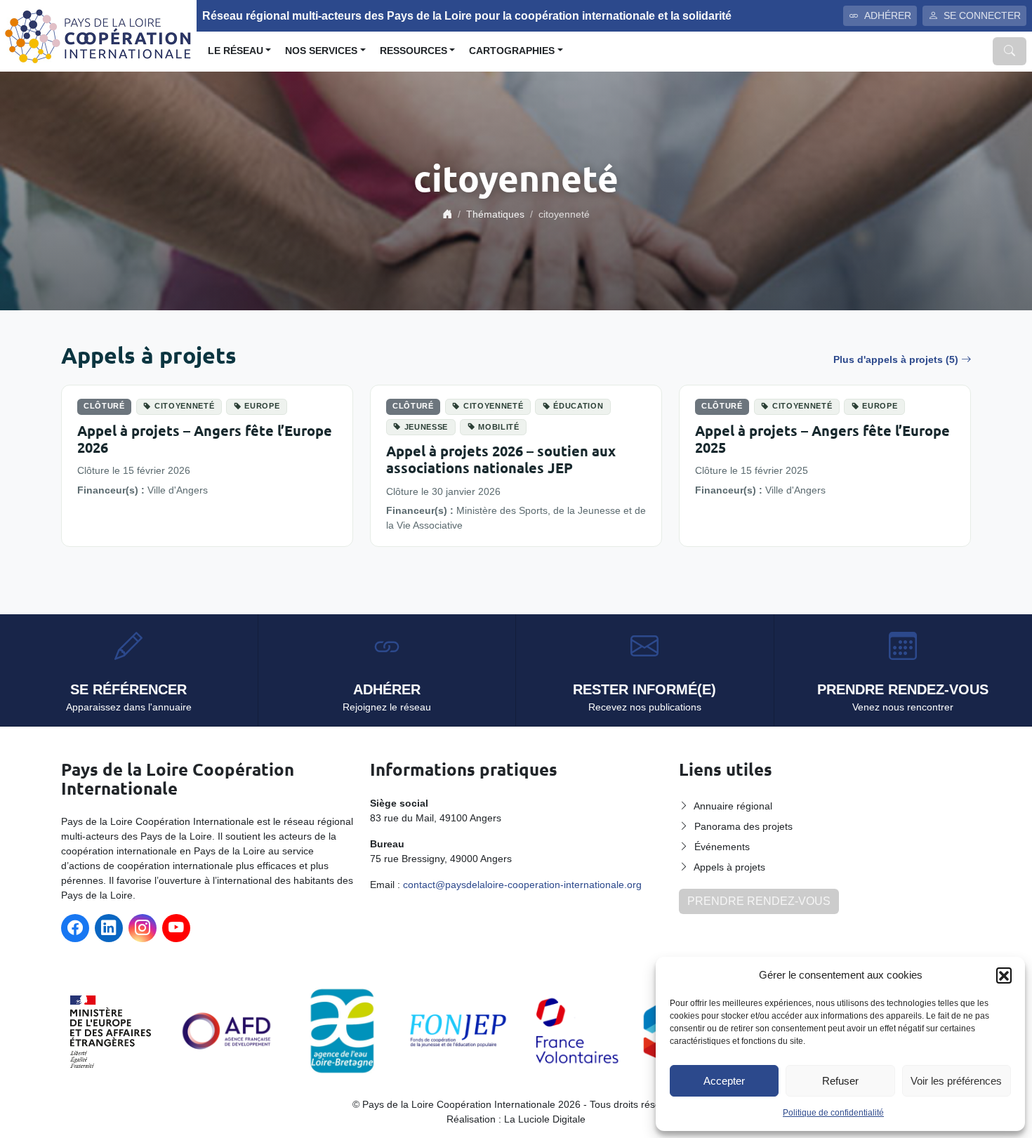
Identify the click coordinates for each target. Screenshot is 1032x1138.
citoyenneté (184, 406)
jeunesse (426, 427)
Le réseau (235, 51)
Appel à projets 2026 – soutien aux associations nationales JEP (501, 459)
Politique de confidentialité (833, 1113)
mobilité (498, 427)
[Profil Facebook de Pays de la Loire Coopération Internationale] (75, 928)
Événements (722, 846)
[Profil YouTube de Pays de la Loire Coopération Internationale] (176, 928)
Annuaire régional (733, 806)
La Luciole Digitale (545, 1119)
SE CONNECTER (982, 15)
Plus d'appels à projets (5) (895, 359)
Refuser (840, 1081)
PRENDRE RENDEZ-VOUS (759, 901)
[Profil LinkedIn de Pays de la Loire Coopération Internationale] (109, 928)
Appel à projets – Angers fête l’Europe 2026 (204, 438)
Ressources (413, 51)
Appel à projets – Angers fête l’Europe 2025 (822, 438)
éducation (578, 406)
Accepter (724, 1081)
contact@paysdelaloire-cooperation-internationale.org (522, 884)
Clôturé (104, 406)
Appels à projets (729, 867)
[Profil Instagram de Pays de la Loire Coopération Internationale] (142, 928)
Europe (261, 406)
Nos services (321, 51)
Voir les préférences (956, 1081)
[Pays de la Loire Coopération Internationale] (98, 35)
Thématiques (495, 214)
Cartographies (512, 51)
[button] (1004, 975)
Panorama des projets (743, 826)
